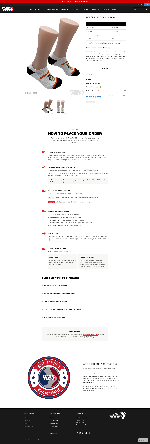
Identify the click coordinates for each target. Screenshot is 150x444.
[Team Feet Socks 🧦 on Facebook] (77, 433)
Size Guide (27, 423)
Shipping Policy (54, 426)
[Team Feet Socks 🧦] (7, 9)
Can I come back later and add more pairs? (59, 293)
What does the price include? (55, 317)
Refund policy (53, 433)
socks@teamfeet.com (90, 334)
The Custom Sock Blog (30, 426)
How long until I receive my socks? (56, 301)
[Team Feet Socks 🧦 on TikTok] (86, 433)
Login (141, 4)
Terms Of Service (54, 430)
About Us (52, 417)
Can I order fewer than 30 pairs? (56, 285)
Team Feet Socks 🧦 (33, 440)
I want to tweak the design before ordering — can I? (63, 309)
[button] (35, 9)
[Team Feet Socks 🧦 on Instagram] (80, 433)
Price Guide (27, 420)
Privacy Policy (54, 423)
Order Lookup (27, 417)
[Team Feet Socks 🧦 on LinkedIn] (83, 433)
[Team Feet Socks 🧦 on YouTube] (89, 433)
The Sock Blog (54, 420)
